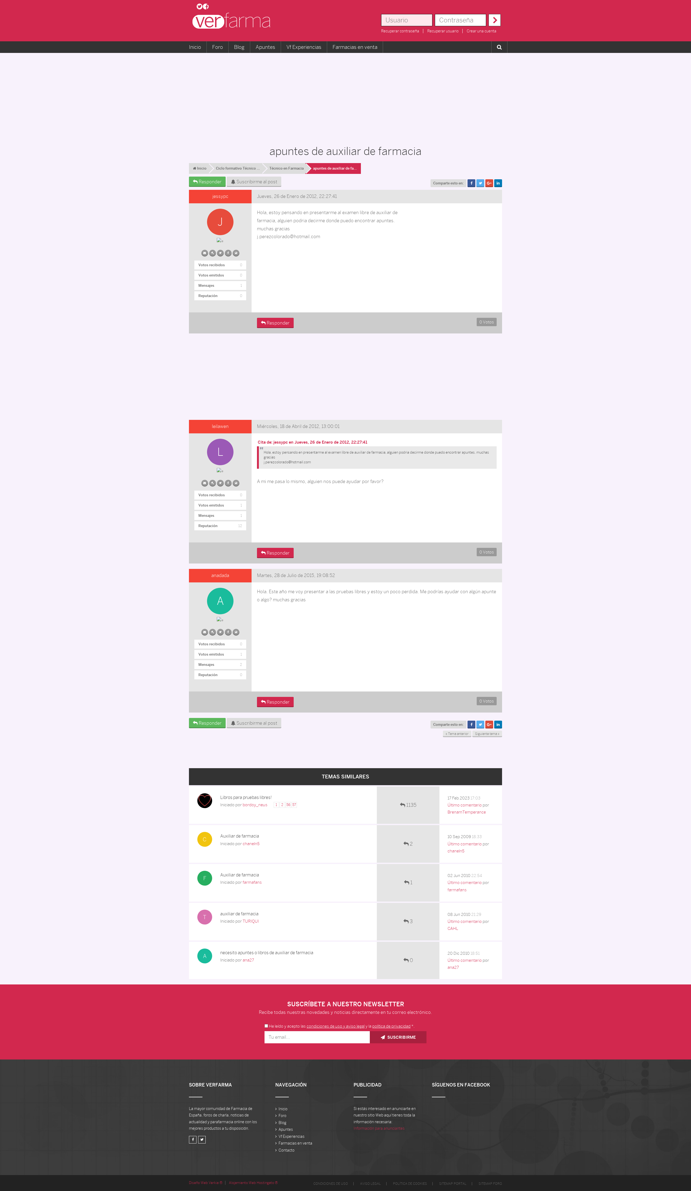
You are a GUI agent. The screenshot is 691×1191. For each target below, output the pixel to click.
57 (294, 805)
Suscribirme (401, 1037)
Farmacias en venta (355, 47)
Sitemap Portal (452, 1183)
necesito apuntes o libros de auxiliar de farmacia (266, 952)
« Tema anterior (457, 734)
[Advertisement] (345, 96)
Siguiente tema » (487, 734)
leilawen (220, 426)
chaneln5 (251, 843)
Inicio (195, 47)
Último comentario (465, 805)
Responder (210, 181)
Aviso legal (370, 1183)
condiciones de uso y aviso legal (336, 1026)
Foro (217, 47)
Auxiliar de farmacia (239, 836)
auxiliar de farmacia (239, 913)
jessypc (220, 196)
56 (288, 805)
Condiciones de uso (330, 1183)
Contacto (286, 1150)
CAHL (453, 928)
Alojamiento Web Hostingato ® (253, 1183)
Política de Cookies (410, 1183)
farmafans (252, 882)
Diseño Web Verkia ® (205, 1183)
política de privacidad (391, 1026)
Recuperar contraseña (400, 31)
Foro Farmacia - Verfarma (232, 21)
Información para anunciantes (379, 1128)
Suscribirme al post (256, 181)
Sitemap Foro (490, 1183)
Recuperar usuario (443, 31)
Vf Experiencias (303, 47)
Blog (239, 47)
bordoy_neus (255, 804)
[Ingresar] (495, 20)
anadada (220, 575)
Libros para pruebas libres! (246, 797)
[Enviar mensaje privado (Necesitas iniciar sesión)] (204, 252)
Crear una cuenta (481, 31)
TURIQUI (251, 921)
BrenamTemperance (467, 812)
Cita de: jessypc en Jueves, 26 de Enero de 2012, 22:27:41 (312, 442)
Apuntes (265, 47)
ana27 (248, 960)
